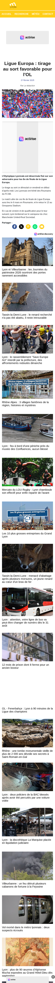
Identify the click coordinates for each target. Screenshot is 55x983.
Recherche (22, 14)
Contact (48, 14)
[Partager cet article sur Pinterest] (27, 227)
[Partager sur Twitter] (21, 227)
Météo (35, 14)
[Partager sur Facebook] (14, 227)
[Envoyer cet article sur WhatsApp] (34, 227)
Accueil (6, 14)
